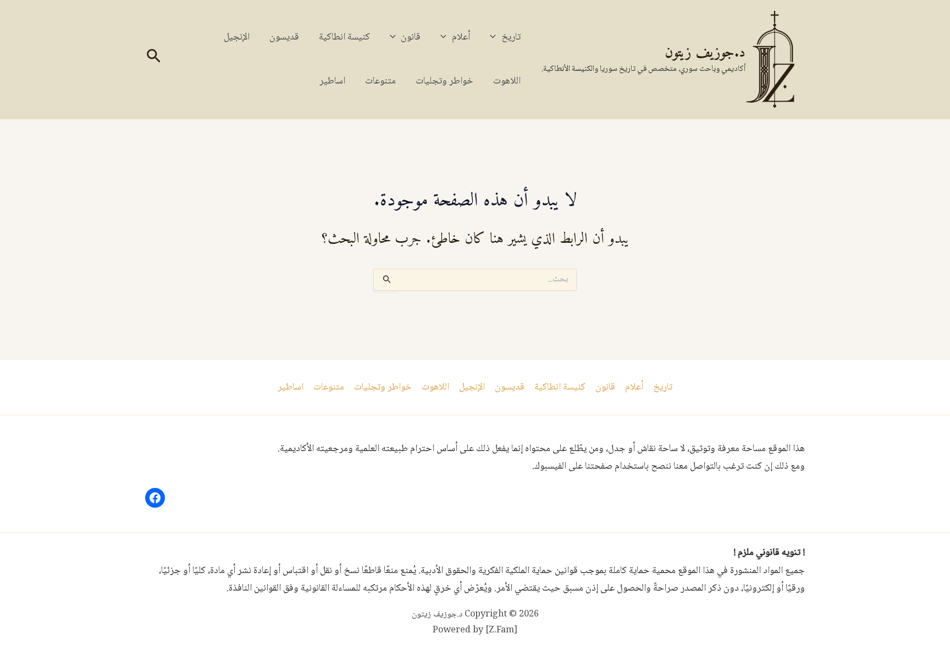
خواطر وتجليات (444, 81)
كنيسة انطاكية (344, 37)
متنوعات (380, 81)
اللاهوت (507, 81)
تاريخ (511, 37)
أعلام (461, 37)
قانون (411, 37)
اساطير (332, 81)
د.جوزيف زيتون (705, 53)
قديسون (284, 37)
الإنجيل (237, 37)
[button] (495, 37)
